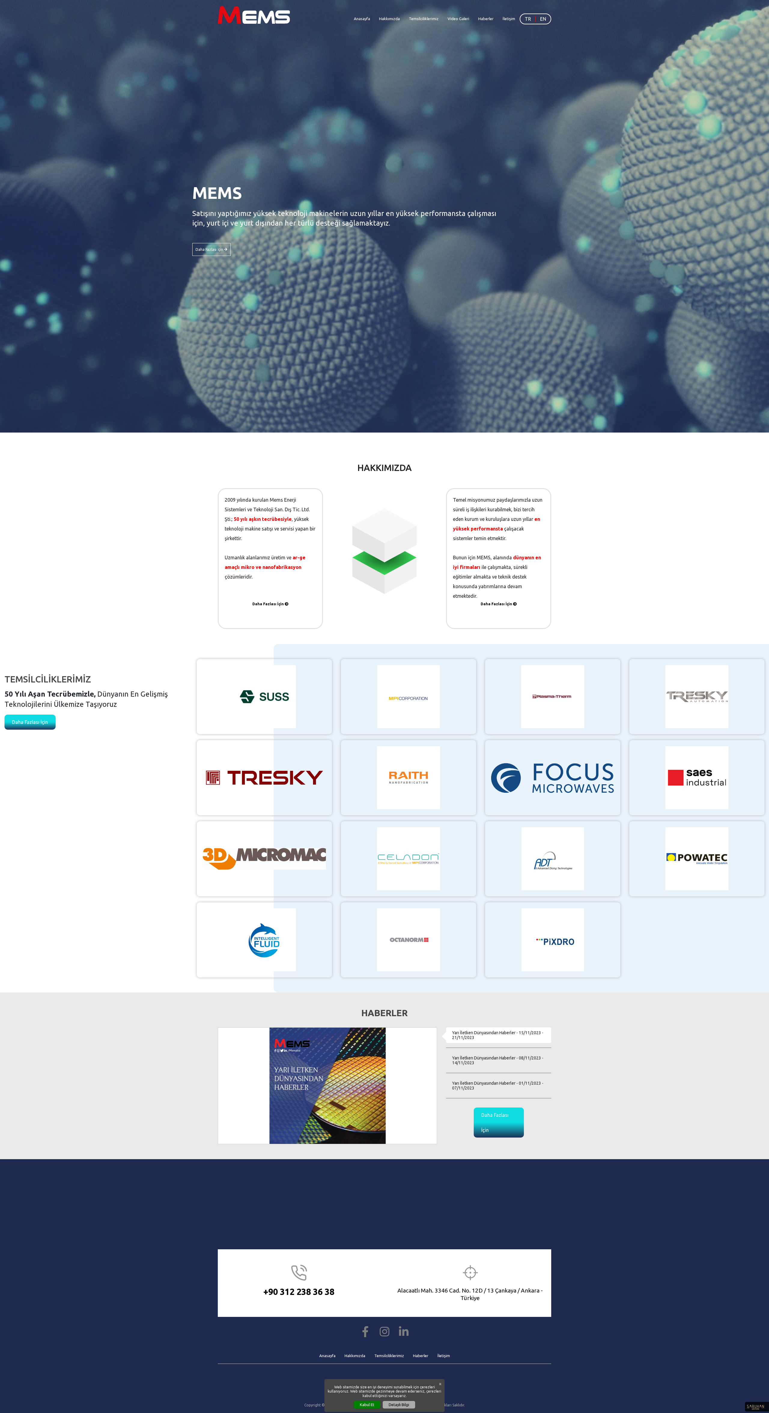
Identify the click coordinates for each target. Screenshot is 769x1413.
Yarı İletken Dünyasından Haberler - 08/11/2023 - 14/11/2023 (497, 1060)
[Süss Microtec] (264, 696)
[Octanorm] (408, 939)
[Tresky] (264, 777)
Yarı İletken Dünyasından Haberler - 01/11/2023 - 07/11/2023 (497, 1085)
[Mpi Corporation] (408, 696)
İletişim (509, 19)
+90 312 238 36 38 (298, 1291)
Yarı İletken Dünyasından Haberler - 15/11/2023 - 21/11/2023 (497, 1035)
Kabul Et (367, 1404)
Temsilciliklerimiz (424, 19)
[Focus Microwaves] (552, 777)
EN (543, 19)
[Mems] (256, 15)
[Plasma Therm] (552, 696)
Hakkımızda (389, 19)
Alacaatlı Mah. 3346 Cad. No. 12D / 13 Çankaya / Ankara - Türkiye (470, 1294)
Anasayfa (362, 19)
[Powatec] (696, 858)
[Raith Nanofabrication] (408, 777)
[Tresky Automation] (696, 696)
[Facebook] (365, 1332)
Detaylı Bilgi (399, 1404)
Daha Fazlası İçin (210, 249)
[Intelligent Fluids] (264, 939)
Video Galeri (458, 19)
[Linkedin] (404, 1332)
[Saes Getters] (696, 777)
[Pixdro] (552, 939)
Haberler (486, 19)
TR (528, 19)
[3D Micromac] (264, 858)
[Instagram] (384, 1332)
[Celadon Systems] (408, 858)
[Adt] (552, 858)
